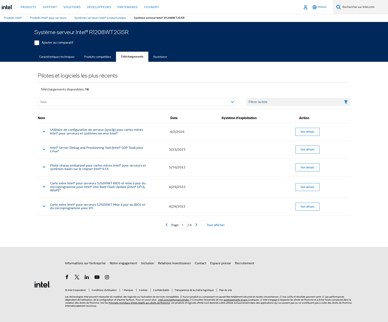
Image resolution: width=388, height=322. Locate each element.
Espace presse (220, 263)
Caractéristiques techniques (57, 57)
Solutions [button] (72, 7)
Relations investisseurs (174, 263)
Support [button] (50, 7)
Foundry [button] (151, 7)
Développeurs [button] (99, 7)
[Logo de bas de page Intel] (42, 284)
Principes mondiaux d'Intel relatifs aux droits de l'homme (139, 302)
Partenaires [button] (127, 7)
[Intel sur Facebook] (66, 277)
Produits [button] (28, 7)
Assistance (160, 57)
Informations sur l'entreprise (85, 263)
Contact (200, 263)
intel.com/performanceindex (173, 299)
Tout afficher (216, 225)
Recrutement (244, 263)
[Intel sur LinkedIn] (86, 277)
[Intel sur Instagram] (106, 277)
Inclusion (147, 263)
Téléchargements (132, 57)
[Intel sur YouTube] (97, 277)
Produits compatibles (97, 57)
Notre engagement (123, 263)
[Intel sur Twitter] (77, 277)
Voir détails (307, 131)
